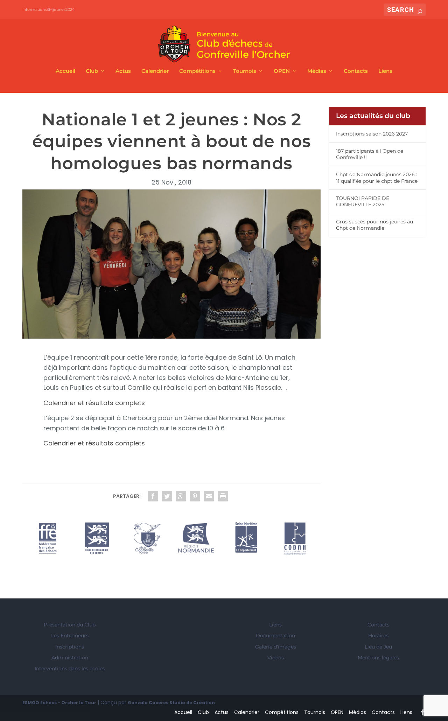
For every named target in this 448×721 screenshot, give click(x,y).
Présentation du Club (70, 625)
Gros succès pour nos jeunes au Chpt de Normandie (374, 225)
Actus (123, 71)
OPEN (282, 71)
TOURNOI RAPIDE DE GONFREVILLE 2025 (362, 201)
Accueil (65, 71)
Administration (69, 657)
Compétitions (197, 71)
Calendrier (155, 71)
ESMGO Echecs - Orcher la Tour (59, 703)
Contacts (356, 71)
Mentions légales (378, 657)
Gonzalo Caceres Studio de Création (171, 703)
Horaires (378, 635)
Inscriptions (69, 647)
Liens (385, 71)
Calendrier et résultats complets (94, 402)
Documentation (275, 635)
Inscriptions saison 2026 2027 (372, 134)
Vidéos (275, 657)
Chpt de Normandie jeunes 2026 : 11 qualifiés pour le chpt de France (377, 177)
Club (92, 71)
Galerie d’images (275, 647)
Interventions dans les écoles (70, 668)
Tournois (244, 71)
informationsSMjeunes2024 (48, 9)
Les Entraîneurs (70, 635)
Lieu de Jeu (378, 647)
